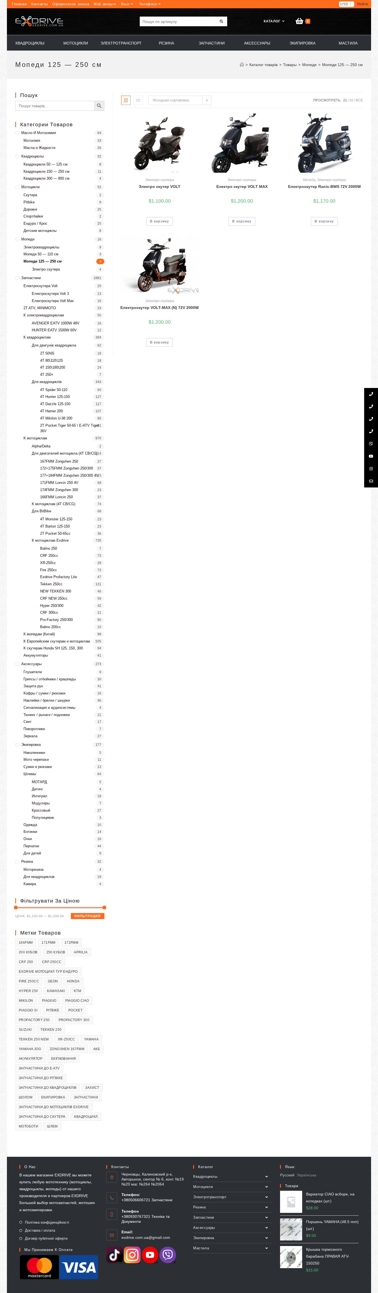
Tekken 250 (50, 1030)
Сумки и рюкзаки (38, 767)
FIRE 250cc (29, 981)
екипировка (53, 1097)
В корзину (159, 221)
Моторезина (33, 869)
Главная (19, 4)
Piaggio (49, 1001)
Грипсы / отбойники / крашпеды (50, 679)
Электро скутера (159, 180)
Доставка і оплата (40, 1230)
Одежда (30, 825)
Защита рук (33, 686)
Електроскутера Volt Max (53, 301)
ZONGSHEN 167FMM (67, 1049)
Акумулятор (30, 1059)
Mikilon (26, 1001)
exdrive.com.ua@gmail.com (145, 1237)
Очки (28, 839)
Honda (73, 981)
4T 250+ (46, 375)
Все (359, 100)
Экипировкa (31, 745)
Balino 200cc (50, 627)
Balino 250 (48, 548)
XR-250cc (48, 563)
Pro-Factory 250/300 (56, 620)
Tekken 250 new (34, 1039)
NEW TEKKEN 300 (55, 591)
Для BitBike (41, 511)
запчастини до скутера (42, 1117)
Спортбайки (33, 216)
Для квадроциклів (47, 382)
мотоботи (28, 1126)
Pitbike (29, 202)
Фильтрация (87, 916)
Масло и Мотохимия (38, 133)
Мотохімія (32, 140)
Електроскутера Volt (41, 286)
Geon (53, 981)
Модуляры (41, 803)
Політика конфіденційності (47, 1222)
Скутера (30, 195)
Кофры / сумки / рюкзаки (44, 693)
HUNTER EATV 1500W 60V (54, 330)
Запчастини (31, 278)
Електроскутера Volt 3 (50, 294)
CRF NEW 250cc (54, 598)
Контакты (39, 4)
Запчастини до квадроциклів (47, 1088)
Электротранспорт (210, 1197)
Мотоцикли (30, 187)
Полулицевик (43, 817)
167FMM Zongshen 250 (59, 461)
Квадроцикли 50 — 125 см (46, 164)
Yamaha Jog (30, 1049)
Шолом (25, 1097)
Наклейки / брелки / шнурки (47, 700)
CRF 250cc (49, 556)
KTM (77, 991)
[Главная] (242, 64)
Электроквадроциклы (41, 247)
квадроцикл (86, 1117)
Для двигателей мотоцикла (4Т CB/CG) (64, 453)
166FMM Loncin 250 (56, 497)
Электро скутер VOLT (159, 186)
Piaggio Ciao (77, 1001)
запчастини (86, 1097)
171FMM (48, 943)
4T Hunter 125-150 (55, 397)
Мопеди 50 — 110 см (41, 254)
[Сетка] (126, 100)
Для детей (32, 853)
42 (351, 100)
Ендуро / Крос (35, 223)
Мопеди (309, 180)
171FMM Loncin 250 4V (59, 483)
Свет (28, 722)
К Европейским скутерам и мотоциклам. (57, 641)
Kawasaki (56, 991)
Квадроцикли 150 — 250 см (46, 171)
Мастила (201, 1248)
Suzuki (25, 1030)
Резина (27, 861)
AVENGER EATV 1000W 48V (55, 323)
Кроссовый (41, 810)
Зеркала (30, 736)
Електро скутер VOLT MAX (242, 186)
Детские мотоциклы (40, 231)
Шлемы (30, 774)
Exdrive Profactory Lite (58, 577)
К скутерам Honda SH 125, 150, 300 (53, 648)
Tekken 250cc (51, 584)
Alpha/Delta (41, 446)
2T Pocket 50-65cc (55, 533)
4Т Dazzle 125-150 (55, 404)
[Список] (138, 100)
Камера (30, 884)
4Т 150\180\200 (52, 367)
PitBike (52, 1010)
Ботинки (30, 832)
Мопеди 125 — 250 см (43, 261)
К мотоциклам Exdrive (50, 540)
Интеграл (39, 796)
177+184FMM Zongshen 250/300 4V (69, 475)
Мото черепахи (36, 759)
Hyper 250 (28, 991)
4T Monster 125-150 (56, 519)
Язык (125, 4)
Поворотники (34, 729)
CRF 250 (26, 962)
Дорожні (30, 209)
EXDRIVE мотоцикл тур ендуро (48, 972)
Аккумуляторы (36, 655)
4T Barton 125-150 (55, 526)
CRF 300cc (49, 612)
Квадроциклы (32, 156)
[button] (193, 118)
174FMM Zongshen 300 (59, 490)
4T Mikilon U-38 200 (56, 418)
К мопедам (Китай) (39, 634)
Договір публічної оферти (46, 1238)
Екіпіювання (63, 1059)
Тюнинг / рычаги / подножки (47, 715)
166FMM (26, 943)
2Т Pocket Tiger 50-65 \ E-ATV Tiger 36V (69, 428)
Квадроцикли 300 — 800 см (46, 178)
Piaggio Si (28, 1010)
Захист (92, 1088)
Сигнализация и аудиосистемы (49, 707)
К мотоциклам (35, 438)
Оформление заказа (70, 4)
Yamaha (91, 1039)
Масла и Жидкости (39, 148)
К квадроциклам (37, 337)
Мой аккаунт (105, 4)
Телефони (148, 4)
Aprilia (80, 952)
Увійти (362, 4)
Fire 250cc (48, 570)
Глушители (33, 672)
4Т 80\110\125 (51, 360)
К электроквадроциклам (44, 315)
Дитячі (37, 789)
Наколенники (34, 753)
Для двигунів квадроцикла (54, 345)
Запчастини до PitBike (41, 1078)
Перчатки (31, 846)
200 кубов (28, 952)
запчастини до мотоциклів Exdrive (54, 1107)
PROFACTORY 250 (34, 1020)
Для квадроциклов (39, 877)
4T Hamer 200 (51, 411)
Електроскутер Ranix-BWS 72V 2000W (324, 186)
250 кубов (55, 952)
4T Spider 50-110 (53, 390)
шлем (52, 1126)
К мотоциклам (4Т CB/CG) (53, 504)
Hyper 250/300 (51, 606)
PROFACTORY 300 (74, 1020)
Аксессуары (31, 664)
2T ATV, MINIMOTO (40, 308)
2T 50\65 (47, 353)
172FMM (71, 943)
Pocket (75, 1010)
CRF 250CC (52, 962)
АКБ (96, 1049)
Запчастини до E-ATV (39, 1068)
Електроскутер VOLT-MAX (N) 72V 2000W (159, 307)
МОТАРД (39, 782)
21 (345, 100)
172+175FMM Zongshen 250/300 (66, 468)
